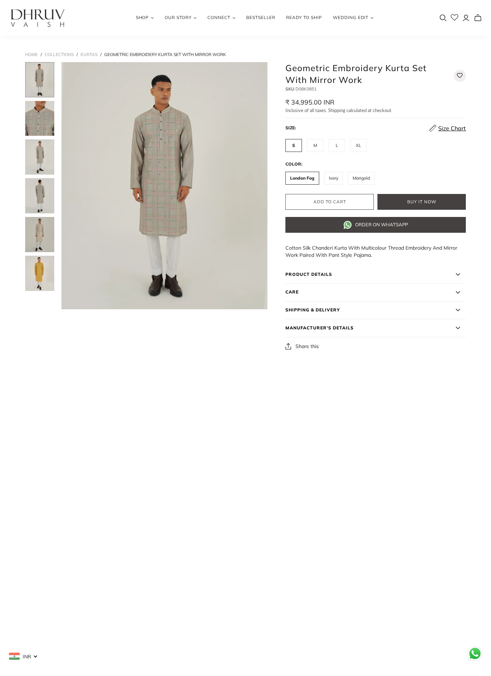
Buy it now (421, 202)
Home (31, 54)
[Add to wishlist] (460, 76)
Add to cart (329, 202)
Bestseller (261, 17)
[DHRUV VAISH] (38, 18)
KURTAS (89, 54)
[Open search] (443, 18)
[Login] (466, 18)
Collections (59, 54)
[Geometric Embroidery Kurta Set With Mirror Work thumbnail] (39, 79)
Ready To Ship (304, 17)
